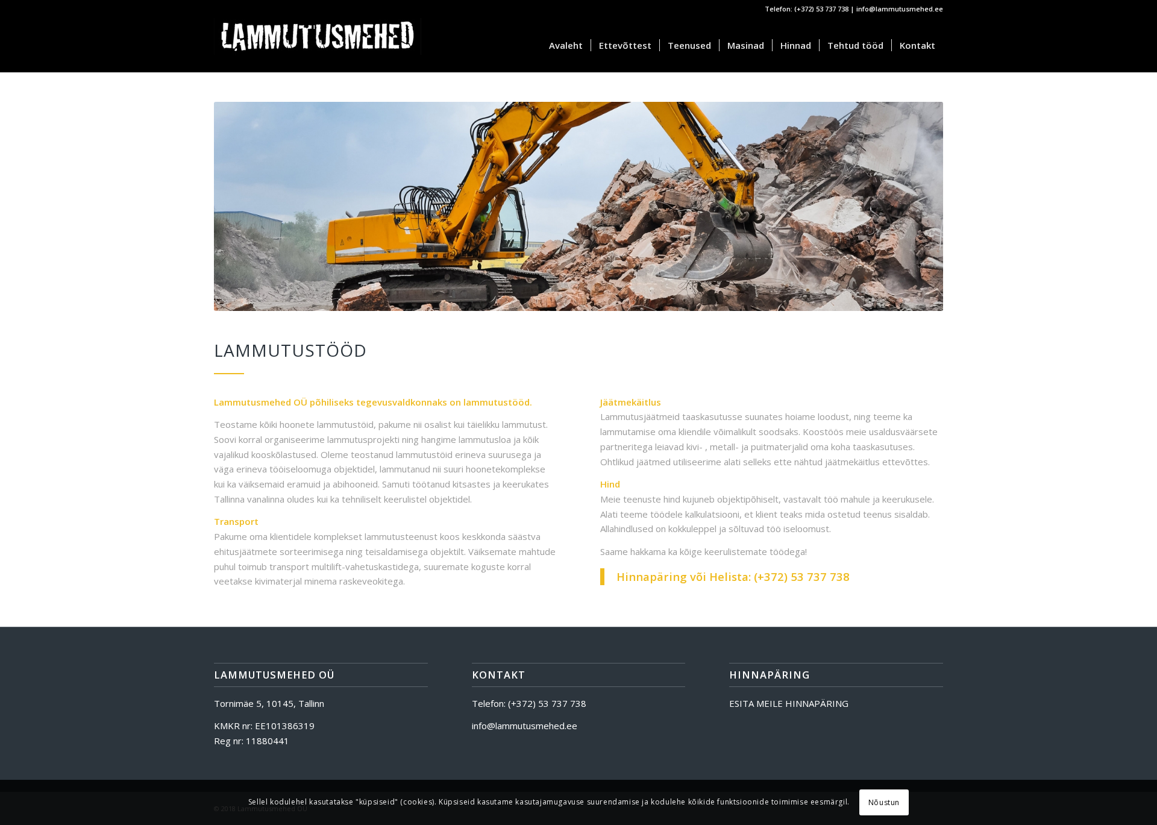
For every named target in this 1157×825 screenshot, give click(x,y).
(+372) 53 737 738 (821, 8)
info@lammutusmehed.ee (899, 8)
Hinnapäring (651, 576)
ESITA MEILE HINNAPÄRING (788, 703)
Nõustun (884, 802)
